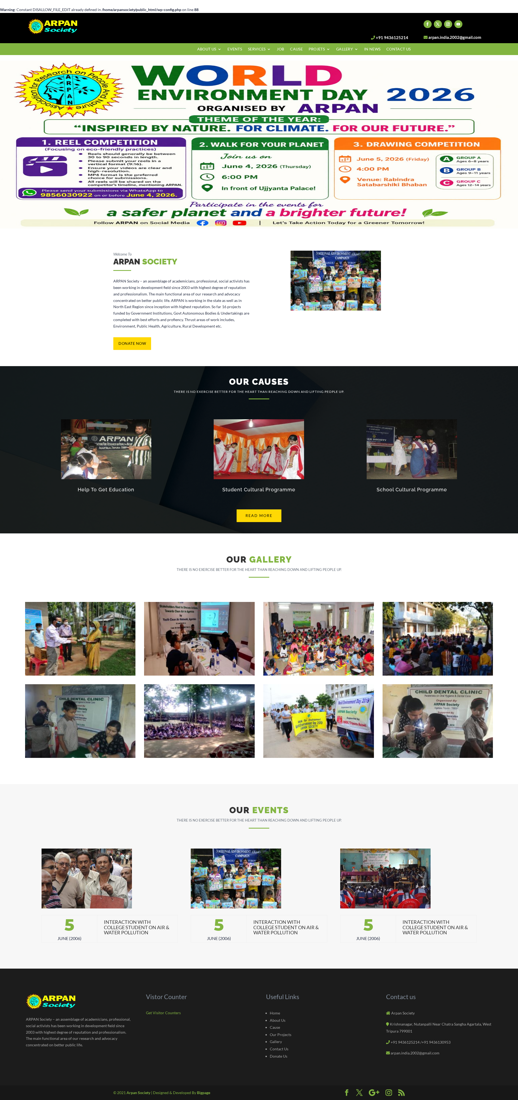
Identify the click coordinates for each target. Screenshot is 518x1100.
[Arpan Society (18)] (199, 674)
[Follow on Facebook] (428, 24)
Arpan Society (139, 1092)
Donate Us (278, 1056)
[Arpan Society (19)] (318, 674)
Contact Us (398, 49)
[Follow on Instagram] (448, 24)
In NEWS (372, 49)
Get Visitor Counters (163, 1012)
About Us (206, 49)
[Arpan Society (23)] (80, 756)
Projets (317, 49)
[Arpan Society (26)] (438, 756)
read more (259, 515)
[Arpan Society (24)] (199, 756)
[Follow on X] (438, 24)
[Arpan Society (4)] (80, 674)
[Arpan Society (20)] (438, 674)
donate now (132, 343)
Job (280, 49)
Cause (296, 49)
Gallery (344, 49)
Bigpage (203, 1092)
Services (256, 49)
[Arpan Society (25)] (318, 756)
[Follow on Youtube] (458, 24)
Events (234, 49)
